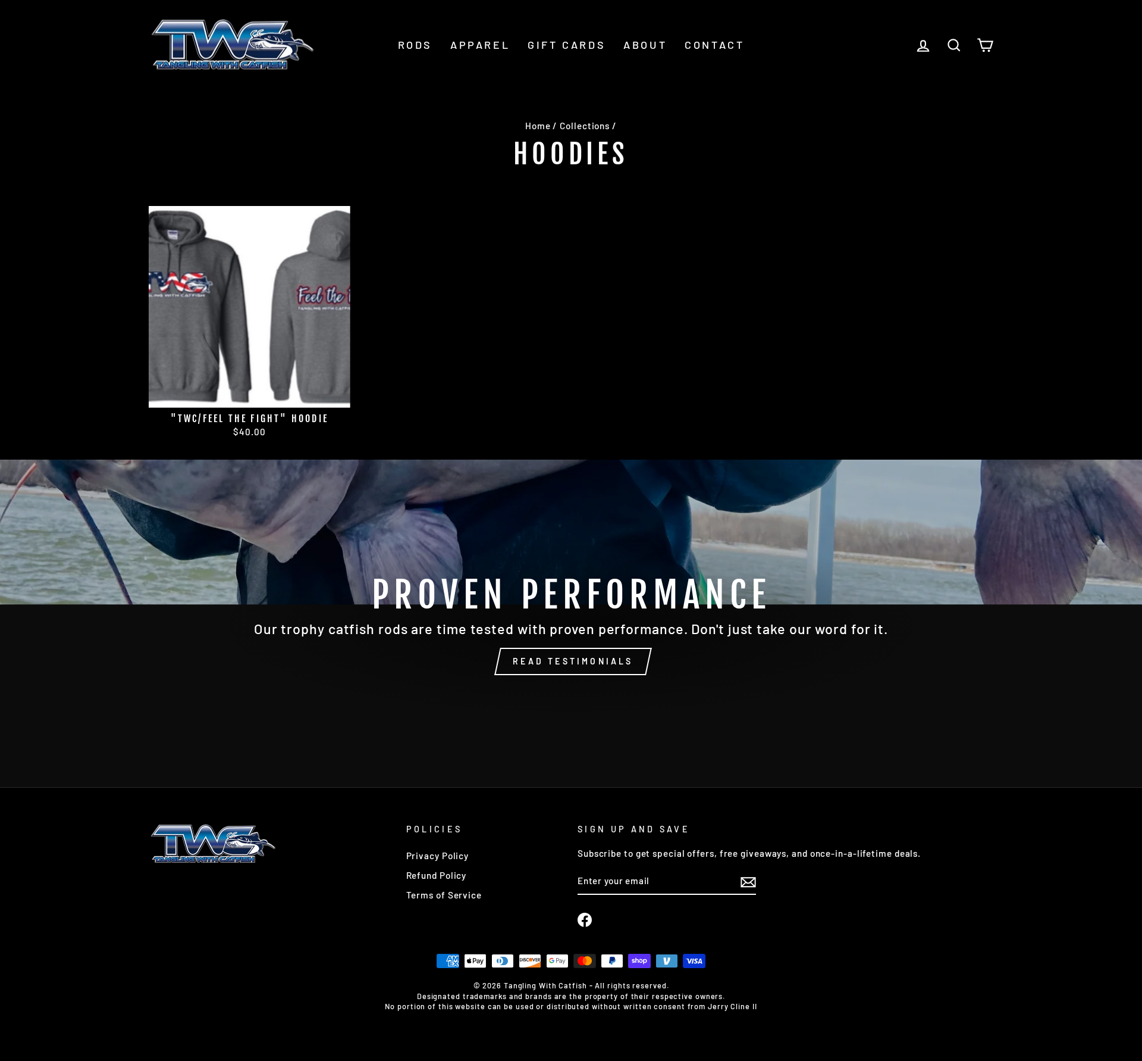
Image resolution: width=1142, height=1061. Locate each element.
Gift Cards (566, 44)
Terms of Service (444, 895)
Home (538, 125)
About (645, 44)
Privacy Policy (437, 855)
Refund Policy (436, 875)
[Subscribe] (748, 882)
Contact (714, 44)
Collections (585, 125)
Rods (415, 44)
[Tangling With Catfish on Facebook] (585, 920)
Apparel (480, 44)
